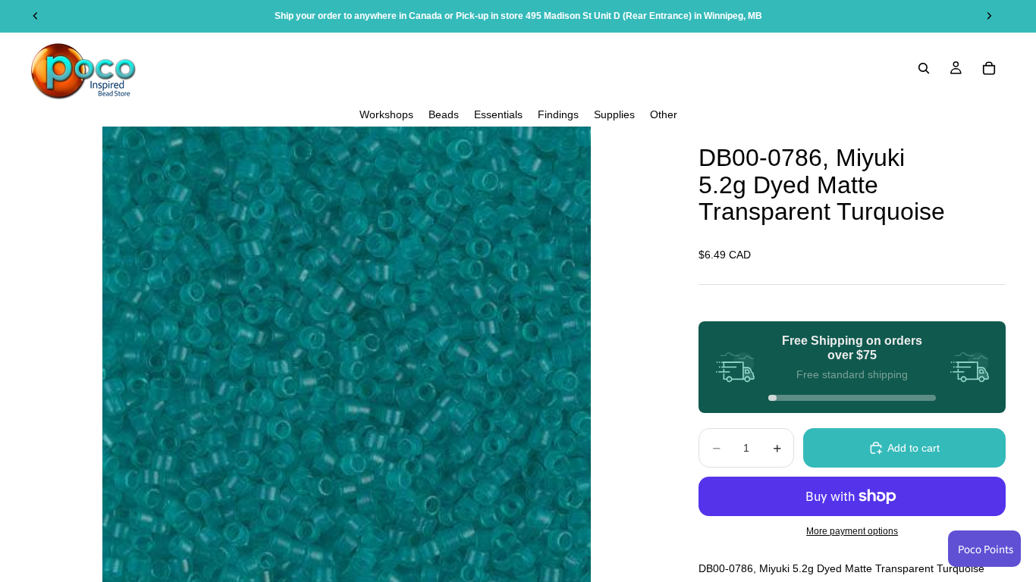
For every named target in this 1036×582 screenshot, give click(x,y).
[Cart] (989, 68)
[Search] (923, 68)
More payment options (852, 531)
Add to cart (913, 448)
